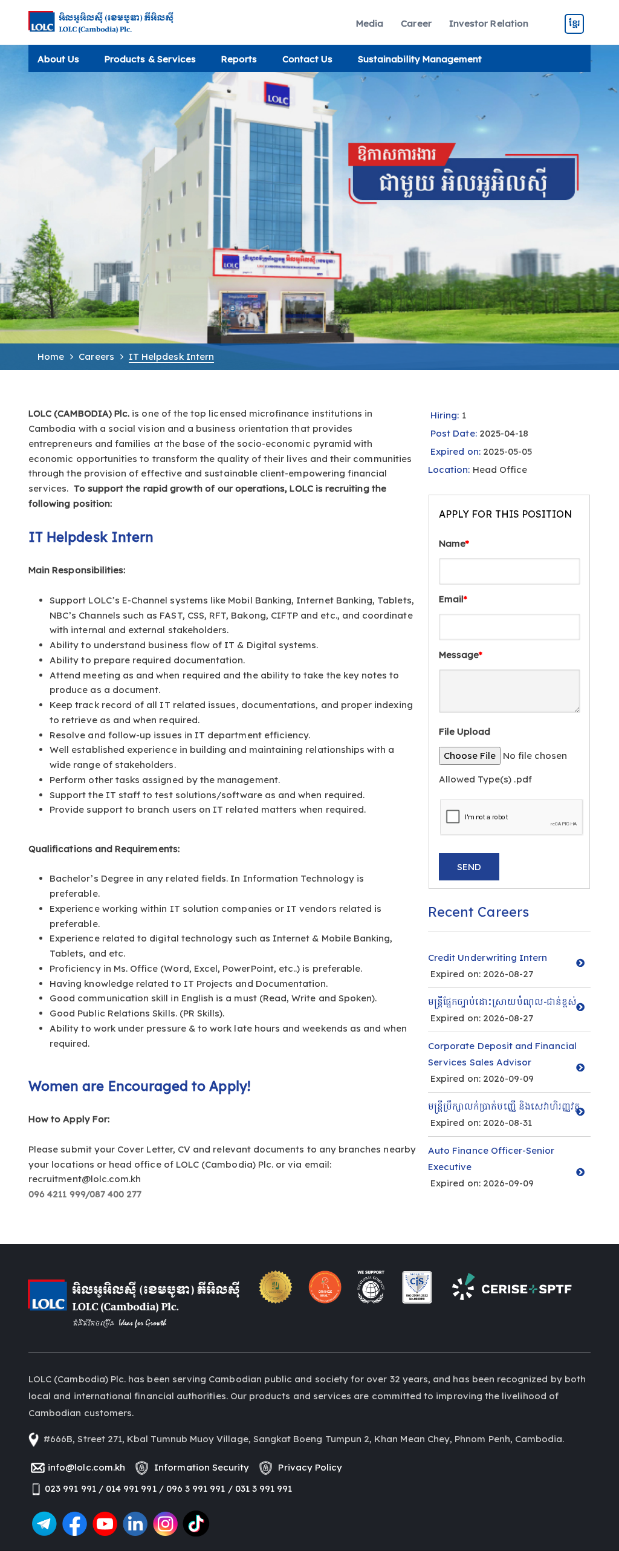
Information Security (199, 1467)
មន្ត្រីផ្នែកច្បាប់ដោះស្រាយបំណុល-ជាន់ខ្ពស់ (502, 1001)
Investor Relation (488, 23)
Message (460, 654)
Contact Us (307, 59)
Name (454, 543)
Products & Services (150, 59)
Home (50, 356)
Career (416, 23)
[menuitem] (369, 24)
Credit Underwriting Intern (488, 957)
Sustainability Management (420, 59)
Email (453, 599)
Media (369, 23)
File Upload (465, 731)
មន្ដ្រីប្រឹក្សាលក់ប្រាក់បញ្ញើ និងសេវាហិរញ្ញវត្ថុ (504, 1106)
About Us (58, 59)
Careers (96, 356)
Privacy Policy (307, 1467)
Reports (239, 59)
